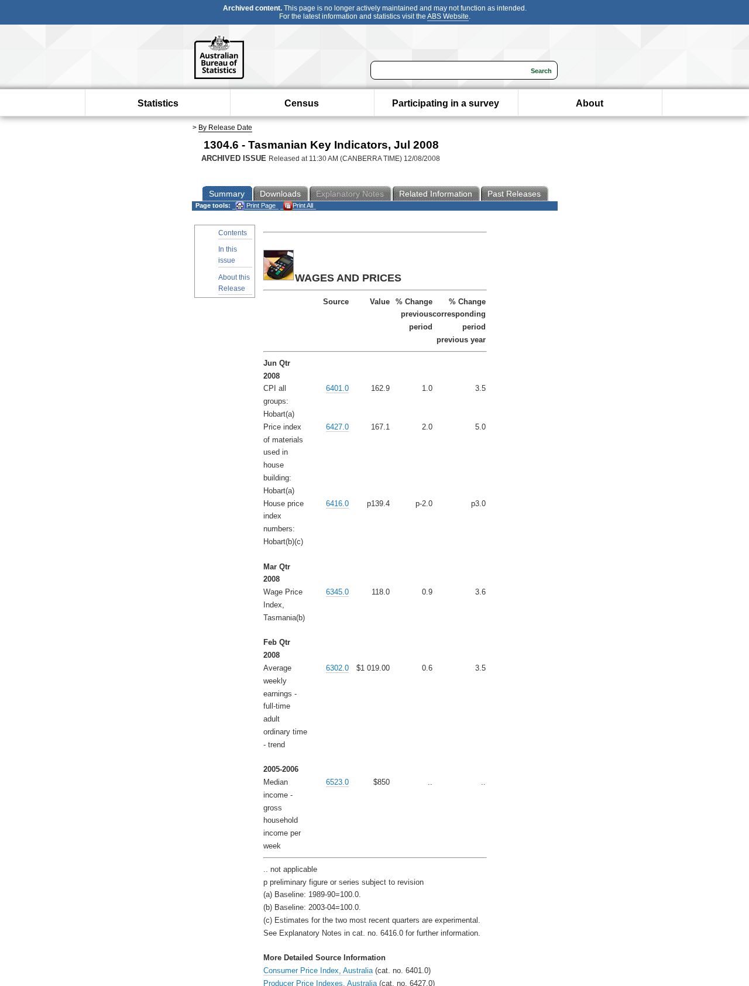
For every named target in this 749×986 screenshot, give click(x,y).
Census (301, 103)
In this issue (227, 254)
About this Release (234, 283)
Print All (303, 205)
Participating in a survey (445, 103)
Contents (232, 233)
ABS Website (448, 16)
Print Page (260, 205)
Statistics (158, 103)
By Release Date (225, 127)
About (589, 103)
